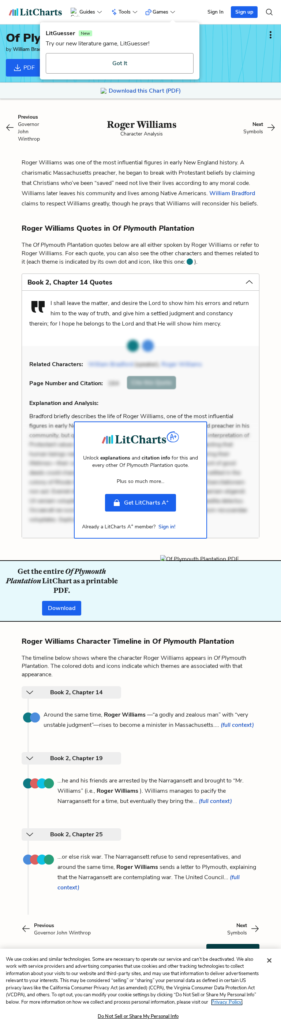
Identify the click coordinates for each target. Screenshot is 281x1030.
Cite (151, 383)
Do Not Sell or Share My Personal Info (138, 1016)
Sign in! (166, 526)
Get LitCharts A (146, 502)
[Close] (269, 960)
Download (61, 608)
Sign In (215, 11)
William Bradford (32, 49)
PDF (28, 68)
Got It (119, 63)
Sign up (244, 11)
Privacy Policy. (227, 1002)
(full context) (237, 725)
